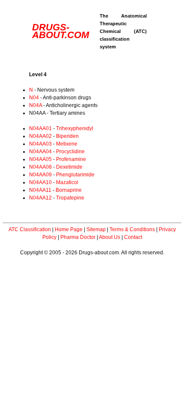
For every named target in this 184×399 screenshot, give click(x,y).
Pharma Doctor (77, 237)
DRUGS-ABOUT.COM (60, 31)
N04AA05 (40, 159)
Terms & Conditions (132, 229)
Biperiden (67, 136)
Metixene (66, 144)
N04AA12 (40, 198)
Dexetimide (69, 167)
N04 (34, 98)
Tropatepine (70, 198)
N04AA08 (40, 167)
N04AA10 (40, 182)
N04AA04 (40, 152)
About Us (109, 237)
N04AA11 (40, 190)
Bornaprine (69, 190)
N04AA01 (40, 128)
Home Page (69, 229)
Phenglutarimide (75, 175)
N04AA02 (40, 136)
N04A (35, 105)
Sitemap (96, 229)
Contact (133, 237)
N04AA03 (40, 144)
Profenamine (71, 159)
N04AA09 (40, 175)
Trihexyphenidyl (74, 128)
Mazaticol (67, 182)
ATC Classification (30, 229)
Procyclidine (70, 152)
